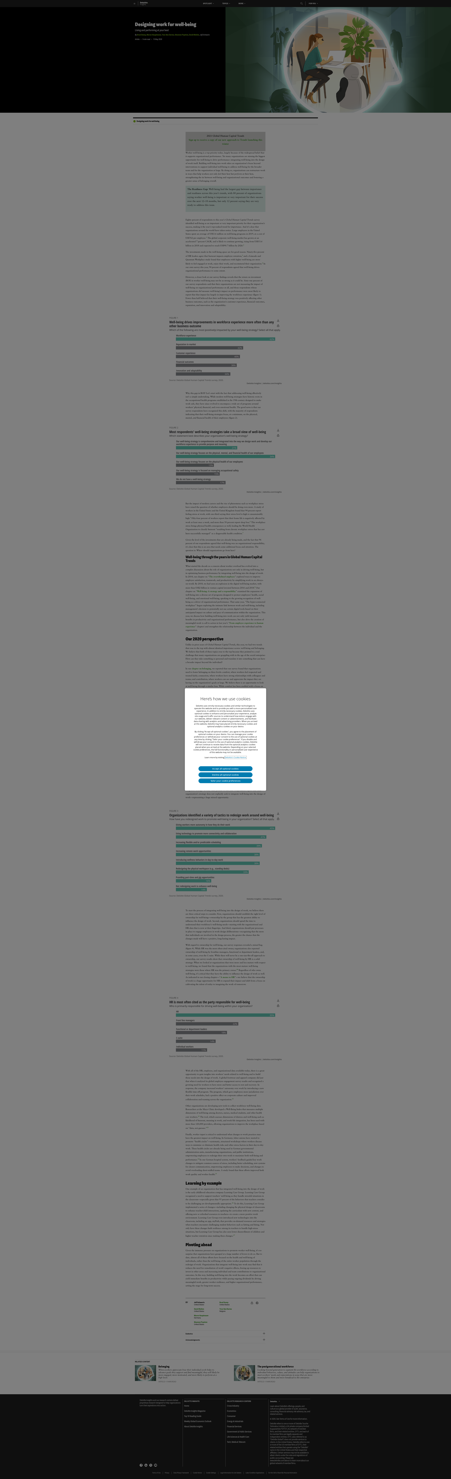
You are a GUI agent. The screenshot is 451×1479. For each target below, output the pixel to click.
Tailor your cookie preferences (226, 781)
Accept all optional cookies (225, 768)
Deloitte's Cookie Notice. (235, 757)
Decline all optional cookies (225, 775)
